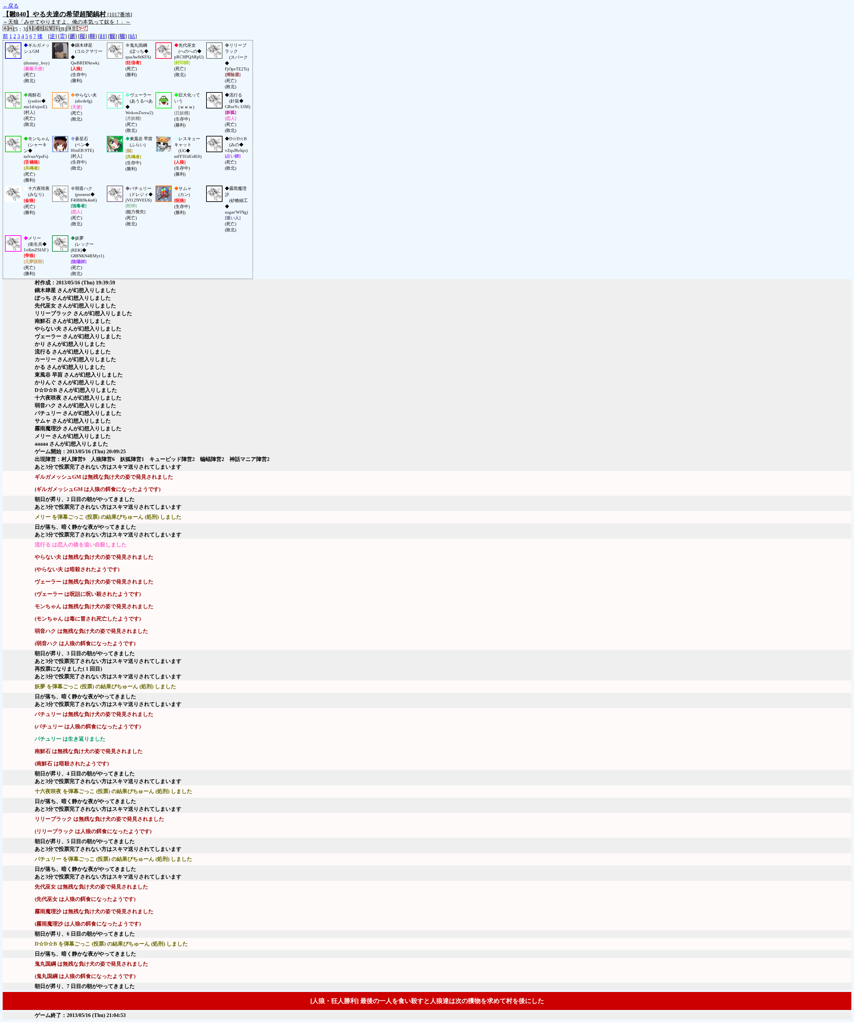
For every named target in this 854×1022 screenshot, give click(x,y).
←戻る (11, 6)
